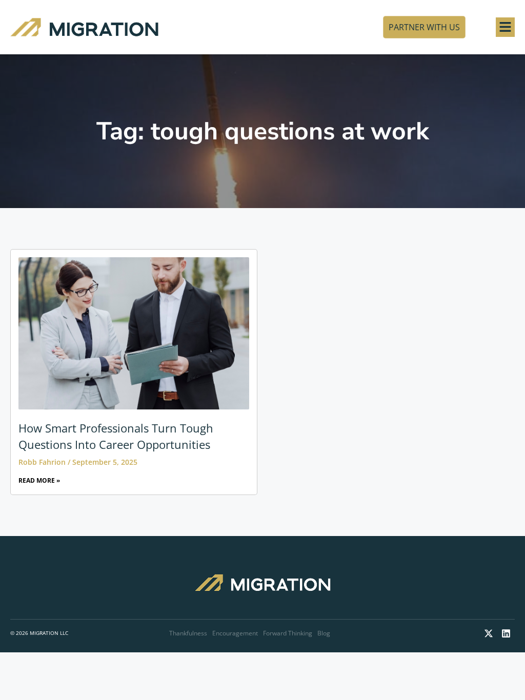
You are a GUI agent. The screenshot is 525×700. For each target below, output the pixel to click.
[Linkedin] (506, 633)
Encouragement (235, 633)
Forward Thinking (287, 633)
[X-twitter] (488, 633)
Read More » (39, 480)
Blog (323, 633)
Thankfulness (188, 633)
